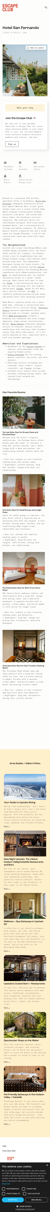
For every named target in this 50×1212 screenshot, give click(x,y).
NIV (33, 291)
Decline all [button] (36, 1200)
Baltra (41, 267)
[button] (25, 1206)
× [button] (47, 1165)
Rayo (5, 275)
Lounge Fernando (16, 355)
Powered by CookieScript (25, 1209)
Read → (7, 826)
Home (4, 1146)
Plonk (9, 283)
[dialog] (25, 1187)
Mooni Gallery (17, 324)
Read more (6, 1183)
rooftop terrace (34, 346)
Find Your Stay (9, 1151)
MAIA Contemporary (18, 316)
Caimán (19, 289)
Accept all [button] (13, 1200)
